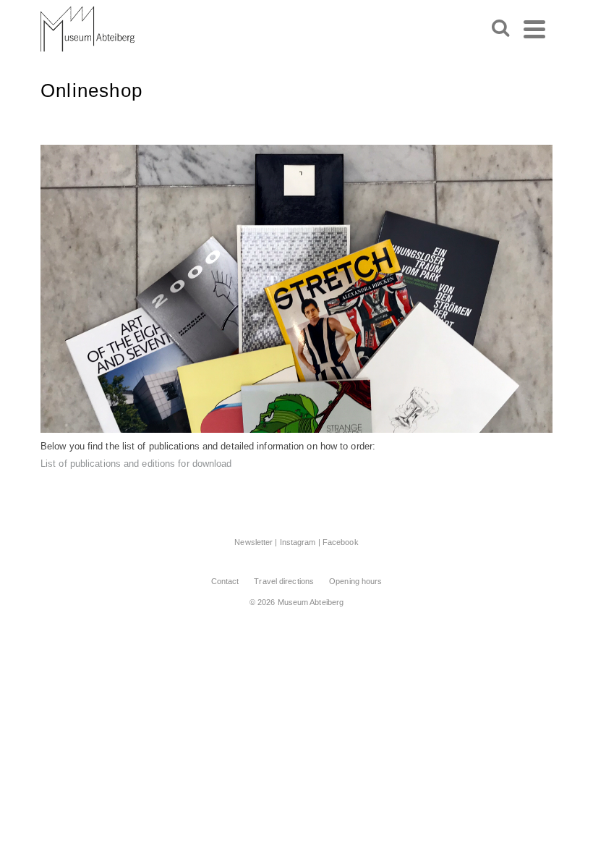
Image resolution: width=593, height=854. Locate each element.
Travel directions (284, 581)
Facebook (341, 542)
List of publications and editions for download (136, 463)
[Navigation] (534, 29)
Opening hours (355, 581)
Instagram (298, 542)
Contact (225, 581)
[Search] (500, 29)
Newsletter (253, 542)
